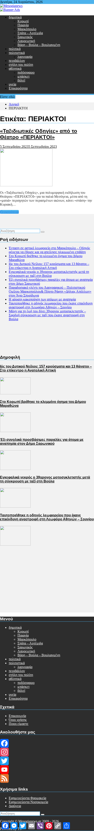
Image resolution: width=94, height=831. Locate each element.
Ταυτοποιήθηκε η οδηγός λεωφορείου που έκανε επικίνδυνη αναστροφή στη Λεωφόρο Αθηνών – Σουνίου (50, 305)
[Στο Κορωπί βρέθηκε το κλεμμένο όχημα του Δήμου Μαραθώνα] (15, 431)
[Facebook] (47, 743)
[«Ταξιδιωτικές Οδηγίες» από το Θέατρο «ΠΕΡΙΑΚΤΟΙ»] (26, 185)
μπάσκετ (23, 76)
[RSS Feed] (47, 778)
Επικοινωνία (17, 716)
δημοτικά (15, 17)
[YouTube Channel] (47, 769)
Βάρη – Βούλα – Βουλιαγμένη (38, 45)
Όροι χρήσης (18, 720)
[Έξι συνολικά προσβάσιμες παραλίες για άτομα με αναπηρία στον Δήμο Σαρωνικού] (15, 469)
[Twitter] (47, 760)
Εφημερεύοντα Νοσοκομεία (28, 802)
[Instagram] (47, 752)
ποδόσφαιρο (26, 72)
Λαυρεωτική (26, 41)
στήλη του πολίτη (21, 64)
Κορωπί (23, 21)
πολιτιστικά (17, 53)
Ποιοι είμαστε (18, 724)
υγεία (12, 84)
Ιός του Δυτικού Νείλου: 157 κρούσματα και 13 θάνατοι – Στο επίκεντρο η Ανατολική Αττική (49, 266)
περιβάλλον (17, 60)
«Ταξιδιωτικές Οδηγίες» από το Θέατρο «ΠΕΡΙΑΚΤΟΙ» (38, 134)
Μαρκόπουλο (26, 29)
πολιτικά (15, 49)
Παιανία (23, 25)
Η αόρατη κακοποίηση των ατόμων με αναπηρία (42, 299)
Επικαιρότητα (18, 88)
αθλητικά (15, 68)
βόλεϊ (21, 80)
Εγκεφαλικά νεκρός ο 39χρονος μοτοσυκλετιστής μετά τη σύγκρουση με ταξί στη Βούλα (49, 274)
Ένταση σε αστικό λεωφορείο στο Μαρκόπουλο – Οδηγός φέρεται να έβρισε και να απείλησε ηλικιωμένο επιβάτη (49, 250)
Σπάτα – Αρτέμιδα (30, 33)
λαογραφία (24, 57)
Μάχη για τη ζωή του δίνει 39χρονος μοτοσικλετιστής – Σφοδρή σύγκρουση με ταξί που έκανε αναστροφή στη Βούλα (47, 315)
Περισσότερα (9, 212)
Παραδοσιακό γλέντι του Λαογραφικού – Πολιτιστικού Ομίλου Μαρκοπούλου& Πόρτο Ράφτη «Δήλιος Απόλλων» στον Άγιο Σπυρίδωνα (50, 291)
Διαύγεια (15, 806)
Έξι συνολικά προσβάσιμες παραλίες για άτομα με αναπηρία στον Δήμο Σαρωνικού (42, 441)
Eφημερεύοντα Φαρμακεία (27, 798)
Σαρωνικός (25, 37)
